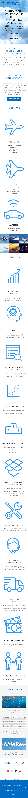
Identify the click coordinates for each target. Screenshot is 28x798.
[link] (14, 2)
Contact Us (14, 38)
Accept (14, 794)
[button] (3, 2)
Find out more (14, 98)
